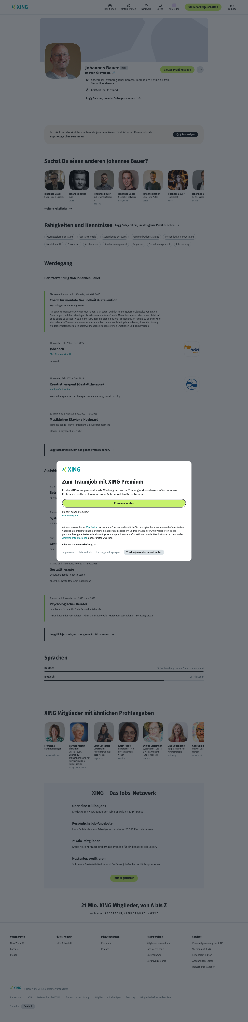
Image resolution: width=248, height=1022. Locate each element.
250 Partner (92, 527)
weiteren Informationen (75, 538)
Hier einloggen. (70, 515)
